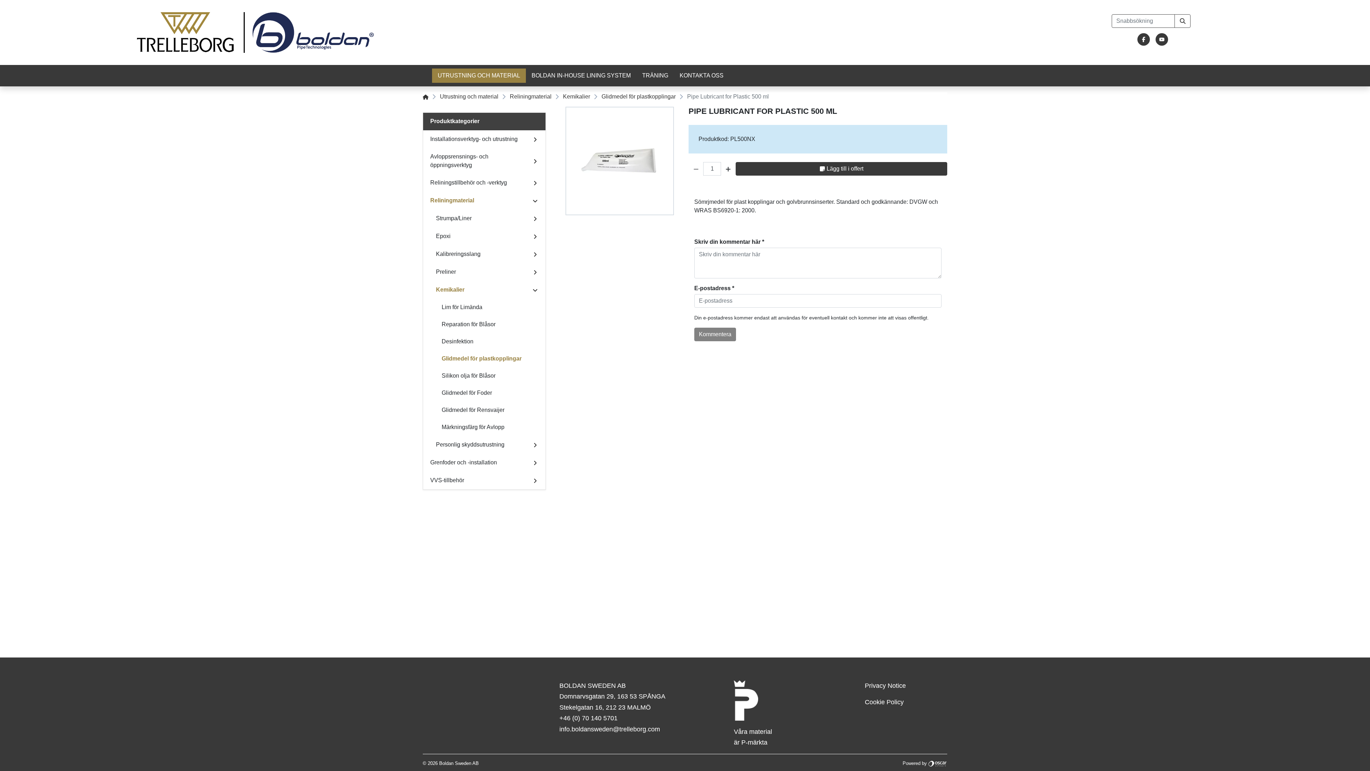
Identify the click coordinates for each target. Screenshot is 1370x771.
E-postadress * (714, 288)
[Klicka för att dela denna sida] (942, 189)
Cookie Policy (884, 702)
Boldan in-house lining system (581, 75)
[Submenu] (535, 139)
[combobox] (1143, 21)
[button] (696, 169)
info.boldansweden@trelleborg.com (609, 729)
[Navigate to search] (1182, 21)
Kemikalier (576, 97)
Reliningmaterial (531, 97)
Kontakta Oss (702, 75)
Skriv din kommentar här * (729, 242)
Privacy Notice (885, 685)
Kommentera (715, 334)
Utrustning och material (479, 75)
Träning (655, 75)
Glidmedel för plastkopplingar (639, 97)
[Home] (425, 97)
